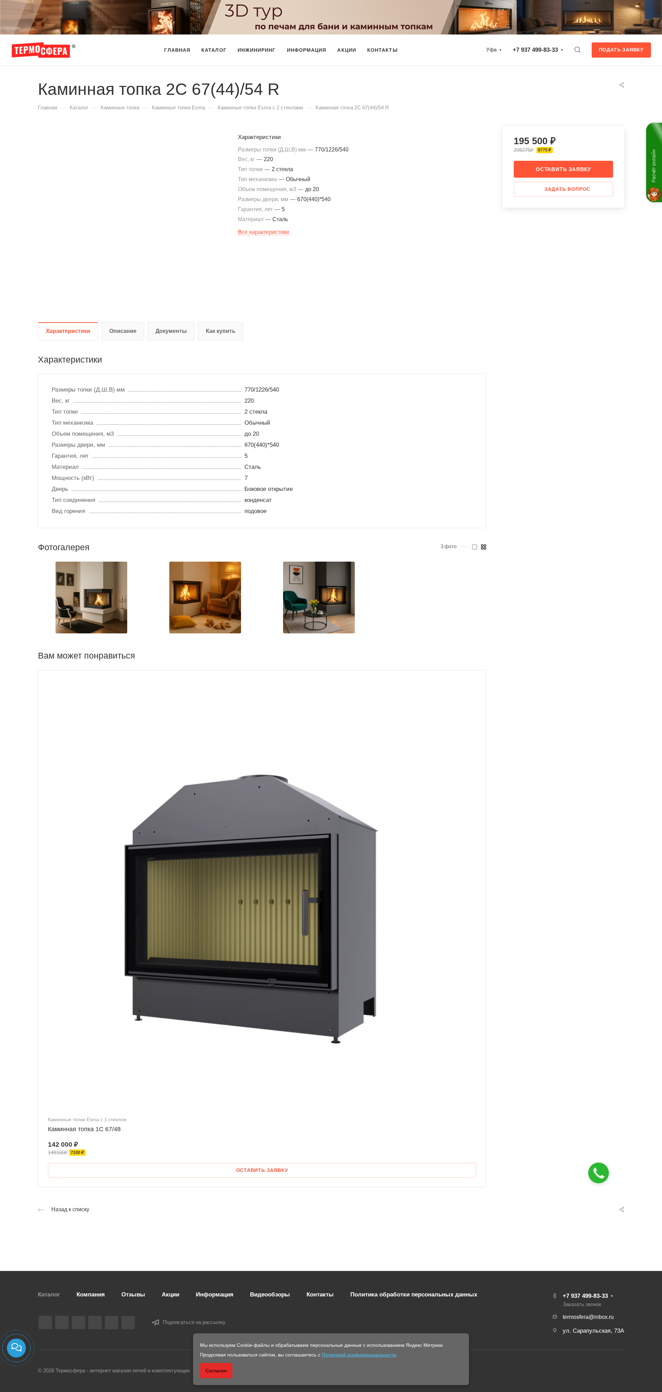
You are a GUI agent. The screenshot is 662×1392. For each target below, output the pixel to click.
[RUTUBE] (62, 1322)
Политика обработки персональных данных (413, 1294)
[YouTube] (95, 1322)
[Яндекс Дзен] (128, 1322)
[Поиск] (577, 50)
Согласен (216, 1370)
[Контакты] (16, 1348)
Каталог (49, 1294)
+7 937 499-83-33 (535, 50)
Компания (91, 1294)
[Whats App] (111, 1322)
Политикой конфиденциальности (359, 1355)
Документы (171, 331)
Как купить (220, 331)
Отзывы (133, 1294)
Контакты (320, 1294)
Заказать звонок (582, 1304)
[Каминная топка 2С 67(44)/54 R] (91, 597)
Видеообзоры (270, 1294)
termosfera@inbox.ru (588, 1317)
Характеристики (68, 331)
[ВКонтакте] (45, 1322)
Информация (214, 1294)
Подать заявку (621, 49)
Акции (170, 1294)
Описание (123, 331)
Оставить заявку (563, 169)
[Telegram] (78, 1322)
